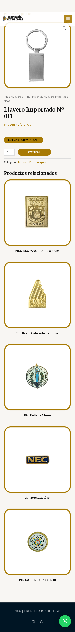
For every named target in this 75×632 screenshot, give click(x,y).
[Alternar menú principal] (68, 19)
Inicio (7, 96)
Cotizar (34, 152)
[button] (64, 28)
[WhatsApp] (41, 621)
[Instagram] (33, 621)
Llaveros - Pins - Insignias (27, 96)
